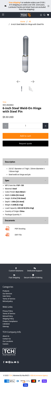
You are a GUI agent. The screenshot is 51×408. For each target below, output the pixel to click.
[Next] (33, 82)
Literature (6, 324)
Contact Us (7, 339)
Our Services (7, 294)
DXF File (18, 235)
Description (10, 162)
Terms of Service (9, 299)
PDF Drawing (20, 229)
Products (6, 291)
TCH (4, 102)
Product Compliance (10, 321)
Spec (7, 180)
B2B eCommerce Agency (39, 375)
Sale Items (7, 296)
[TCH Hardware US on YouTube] (6, 363)
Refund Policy (8, 316)
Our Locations (8, 341)
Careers (5, 344)
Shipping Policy (8, 319)
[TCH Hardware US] (25, 15)
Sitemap (6, 326)
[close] (48, 6)
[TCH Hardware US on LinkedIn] (12, 363)
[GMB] (18, 363)
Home (22, 21)
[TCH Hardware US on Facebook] (4, 363)
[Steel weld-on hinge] (26, 54)
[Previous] (18, 82)
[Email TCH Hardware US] (15, 363)
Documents (10, 220)
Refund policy (8, 301)
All (30, 21)
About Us (6, 336)
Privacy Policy (8, 311)
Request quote (25, 143)
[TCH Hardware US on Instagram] (9, 363)
